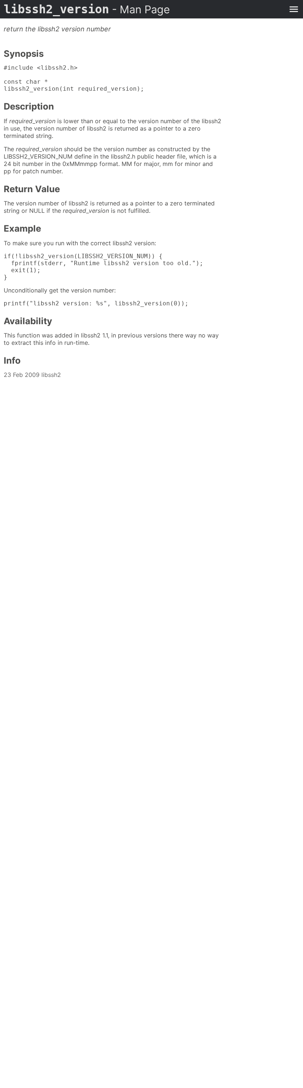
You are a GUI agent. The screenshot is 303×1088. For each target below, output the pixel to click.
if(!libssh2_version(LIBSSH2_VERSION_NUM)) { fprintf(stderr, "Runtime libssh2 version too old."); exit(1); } (103, 267)
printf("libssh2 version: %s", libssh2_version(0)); (96, 303)
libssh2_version (87, 9)
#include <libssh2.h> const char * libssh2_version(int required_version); (74, 78)
